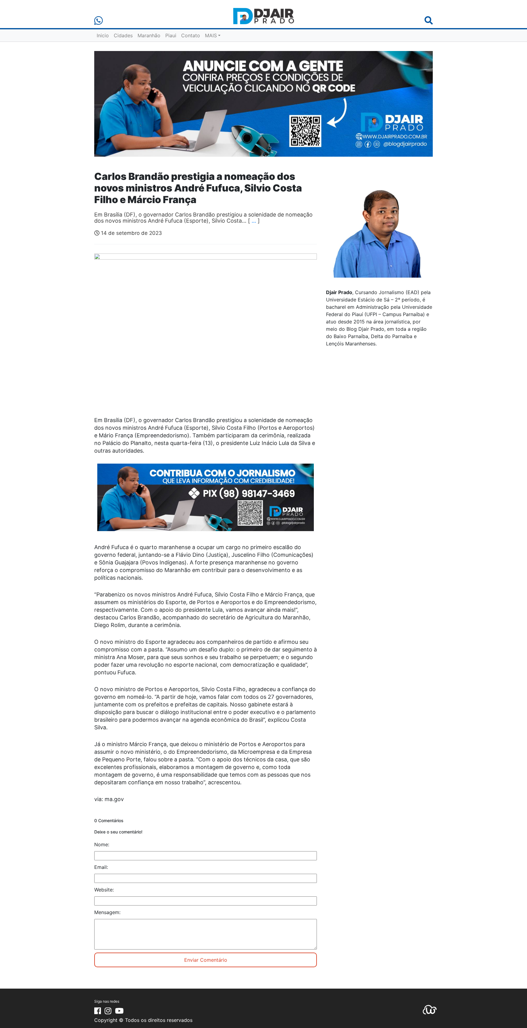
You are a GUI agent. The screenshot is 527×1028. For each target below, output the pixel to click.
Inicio (103, 35)
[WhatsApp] (98, 21)
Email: (101, 867)
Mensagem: (107, 912)
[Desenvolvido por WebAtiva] (429, 1009)
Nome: (101, 844)
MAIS (211, 35)
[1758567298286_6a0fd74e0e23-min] (205, 501)
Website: (104, 890)
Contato (190, 35)
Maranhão (149, 35)
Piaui (170, 35)
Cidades (123, 35)
